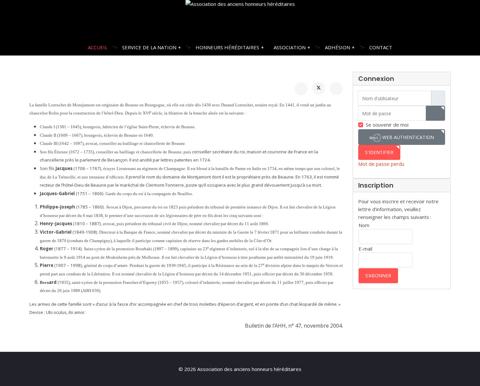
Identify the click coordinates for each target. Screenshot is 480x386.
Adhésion (337, 47)
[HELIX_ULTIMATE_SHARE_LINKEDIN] (336, 88)
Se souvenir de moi (387, 124)
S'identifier (379, 152)
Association (290, 47)
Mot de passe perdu (381, 164)
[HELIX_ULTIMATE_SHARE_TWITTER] (318, 88)
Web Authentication (407, 137)
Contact (380, 47)
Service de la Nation (149, 47)
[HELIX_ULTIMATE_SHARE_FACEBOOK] (301, 88)
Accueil (97, 47)
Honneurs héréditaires (227, 47)
